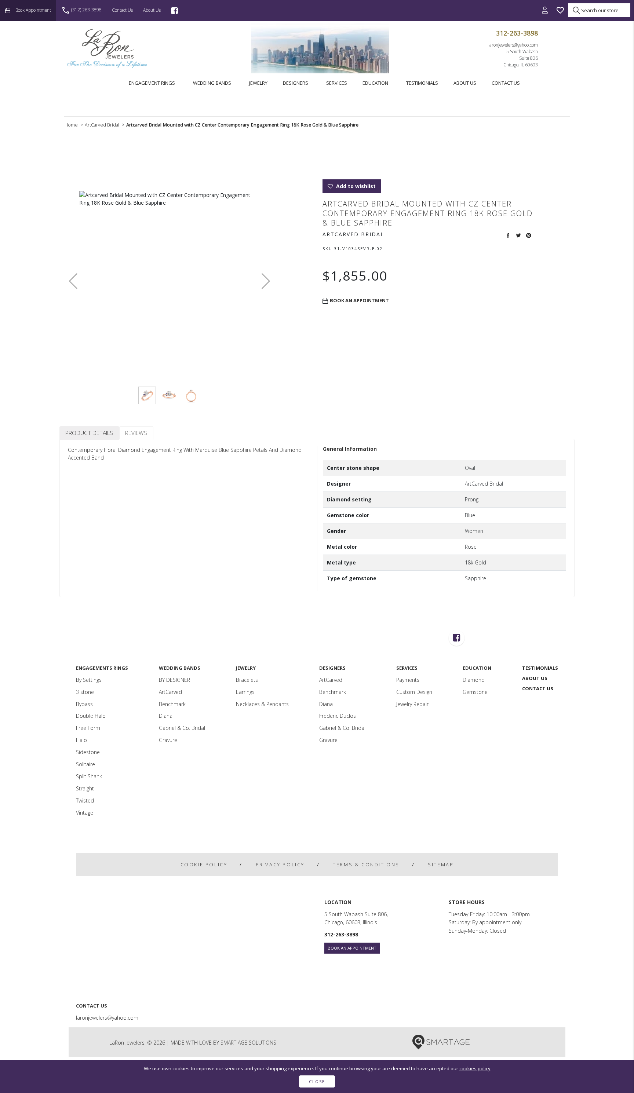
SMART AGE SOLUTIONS (248, 1042)
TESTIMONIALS (422, 83)
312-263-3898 (517, 33)
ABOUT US (464, 83)
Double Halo (91, 715)
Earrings (245, 691)
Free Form (88, 727)
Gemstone (475, 691)
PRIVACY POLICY (280, 864)
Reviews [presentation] (136, 433)
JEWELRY (258, 83)
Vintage (84, 812)
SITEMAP (440, 864)
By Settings (89, 679)
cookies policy (475, 1068)
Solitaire (85, 764)
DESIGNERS (295, 83)
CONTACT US (506, 83)
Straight (85, 788)
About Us (152, 10)
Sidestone (88, 752)
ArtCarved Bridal (102, 125)
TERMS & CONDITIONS (366, 864)
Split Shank (89, 776)
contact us (122, 10)
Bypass (84, 704)
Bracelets (247, 679)
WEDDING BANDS (212, 83)
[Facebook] (174, 10)
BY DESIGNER (174, 679)
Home (71, 125)
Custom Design (414, 691)
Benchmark (172, 704)
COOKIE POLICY (204, 864)
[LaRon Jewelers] (108, 48)
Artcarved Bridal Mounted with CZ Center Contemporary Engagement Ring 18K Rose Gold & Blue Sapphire (242, 125)
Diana (165, 715)
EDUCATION (375, 83)
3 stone (85, 691)
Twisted (85, 800)
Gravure (168, 739)
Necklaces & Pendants (262, 704)
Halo (81, 739)
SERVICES (336, 83)
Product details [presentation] (89, 433)
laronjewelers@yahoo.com (513, 45)
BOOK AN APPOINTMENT (352, 948)
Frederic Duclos (337, 715)
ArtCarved (170, 691)
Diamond (474, 679)
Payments (407, 679)
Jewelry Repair (412, 704)
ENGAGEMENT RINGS (152, 83)
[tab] (89, 433)
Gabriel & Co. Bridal (182, 727)
